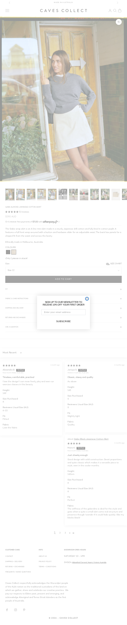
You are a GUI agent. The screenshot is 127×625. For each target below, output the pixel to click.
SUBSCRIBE (63, 321)
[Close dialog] (87, 298)
